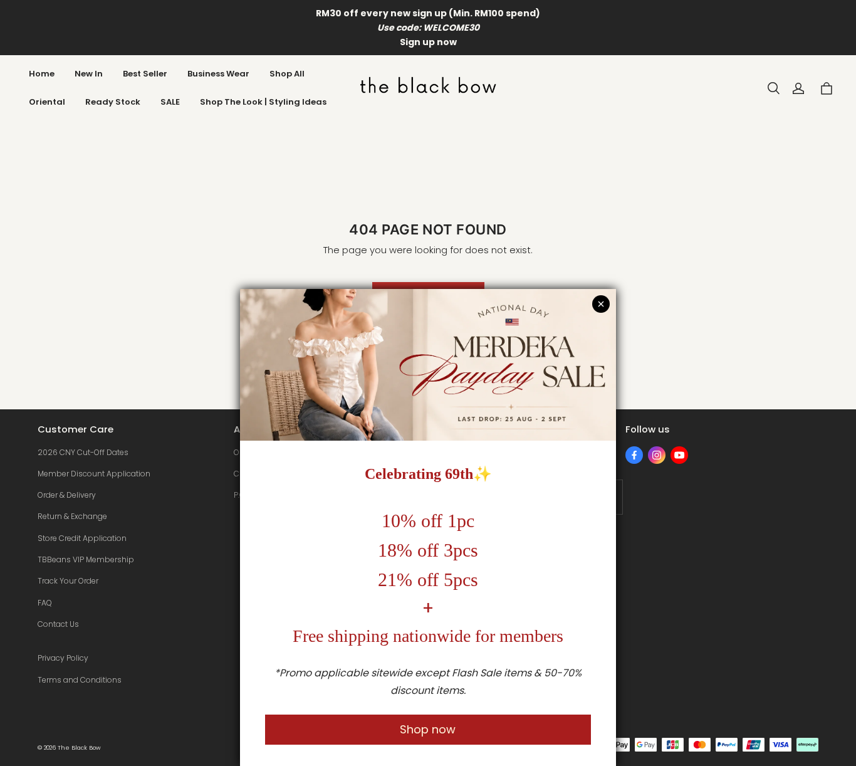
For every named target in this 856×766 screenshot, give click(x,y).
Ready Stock (112, 102)
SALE (170, 102)
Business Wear (218, 74)
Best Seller (145, 74)
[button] (773, 88)
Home (42, 74)
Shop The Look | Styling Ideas (263, 102)
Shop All (287, 74)
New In (89, 74)
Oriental (47, 102)
